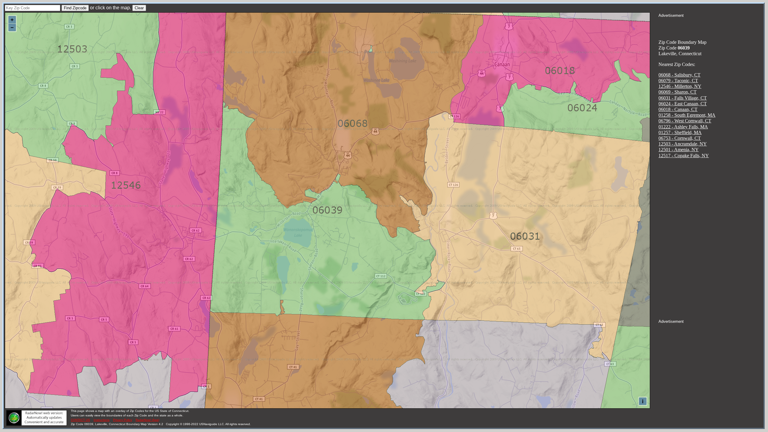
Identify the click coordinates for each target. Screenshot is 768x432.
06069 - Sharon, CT (677, 91)
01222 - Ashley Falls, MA (683, 126)
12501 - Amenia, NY (678, 149)
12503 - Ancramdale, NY (682, 143)
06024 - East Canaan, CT (682, 103)
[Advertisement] (711, 25)
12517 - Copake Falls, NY (683, 155)
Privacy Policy (122, 420)
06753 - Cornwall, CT (679, 138)
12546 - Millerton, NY (679, 86)
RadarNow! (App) (147, 420)
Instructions (102, 420)
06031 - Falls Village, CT (682, 97)
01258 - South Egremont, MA (687, 115)
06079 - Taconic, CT (678, 80)
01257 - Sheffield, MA (680, 132)
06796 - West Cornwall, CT (684, 120)
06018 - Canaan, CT (678, 109)
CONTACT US (80, 420)
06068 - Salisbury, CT (679, 74)
